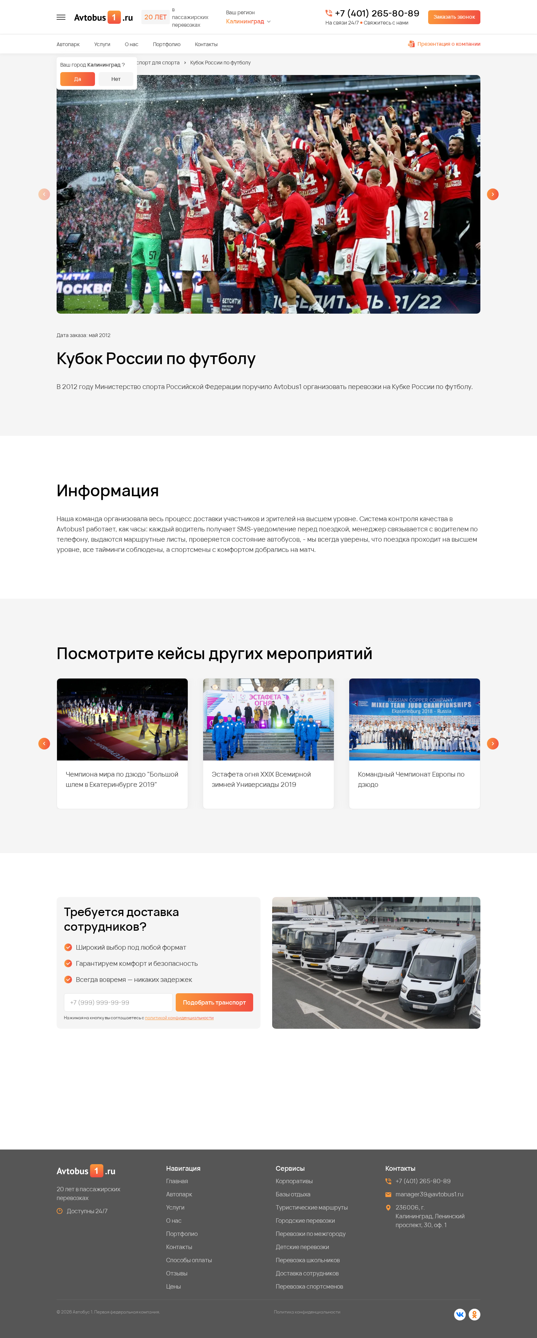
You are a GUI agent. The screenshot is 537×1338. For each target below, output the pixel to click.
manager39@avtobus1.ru (430, 1194)
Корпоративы (294, 1181)
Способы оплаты (189, 1260)
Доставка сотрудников (307, 1273)
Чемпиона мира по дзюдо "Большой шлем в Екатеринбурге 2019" (122, 779)
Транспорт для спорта (152, 62)
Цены (173, 1286)
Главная (177, 1181)
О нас (131, 44)
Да (77, 78)
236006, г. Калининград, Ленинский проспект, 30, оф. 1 (430, 1216)
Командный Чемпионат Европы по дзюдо (411, 779)
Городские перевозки (305, 1220)
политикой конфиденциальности (179, 1017)
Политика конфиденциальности (307, 1312)
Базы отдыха (293, 1194)
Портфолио (166, 44)
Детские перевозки (302, 1247)
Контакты (206, 44)
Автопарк (68, 44)
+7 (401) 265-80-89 (377, 13)
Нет (116, 78)
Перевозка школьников (308, 1260)
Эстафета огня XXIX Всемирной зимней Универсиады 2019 (261, 779)
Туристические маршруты (312, 1207)
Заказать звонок (454, 16)
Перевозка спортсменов (309, 1286)
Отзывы (176, 1273)
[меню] (61, 17)
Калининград (245, 21)
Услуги (102, 44)
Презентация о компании (449, 43)
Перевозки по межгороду (311, 1234)
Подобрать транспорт (214, 1002)
